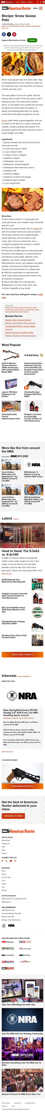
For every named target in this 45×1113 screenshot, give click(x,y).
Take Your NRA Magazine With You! (18, 1004)
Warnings (5, 1106)
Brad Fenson (23, 312)
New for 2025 (7, 752)
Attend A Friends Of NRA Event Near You (21, 1094)
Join (17, 2)
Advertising (6, 840)
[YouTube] (44, 2)
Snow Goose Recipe (12, 308)
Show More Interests (27, 786)
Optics (4, 884)
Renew (23, 2)
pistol (21, 718)
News (4, 26)
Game (22, 26)
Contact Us (6, 843)
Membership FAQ (8, 916)
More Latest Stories (27, 654)
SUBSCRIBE (13, 816)
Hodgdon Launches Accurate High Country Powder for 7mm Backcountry (14, 595)
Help (3, 850)
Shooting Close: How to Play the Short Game (14, 636)
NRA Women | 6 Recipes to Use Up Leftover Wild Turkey (33, 474)
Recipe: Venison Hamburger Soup (20, 335)
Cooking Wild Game (32, 310)
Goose (5, 120)
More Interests (23, 676)
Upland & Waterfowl (32, 26)
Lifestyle (5, 28)
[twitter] (9, 33)
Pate (30, 308)
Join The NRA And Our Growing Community (22, 1033)
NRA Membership (8, 910)
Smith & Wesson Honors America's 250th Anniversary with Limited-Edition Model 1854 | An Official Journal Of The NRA (21, 732)
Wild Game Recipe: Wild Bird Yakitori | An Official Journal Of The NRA (33, 500)
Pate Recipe (24, 308)
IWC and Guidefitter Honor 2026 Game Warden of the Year (13, 609)
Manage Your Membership (11, 920)
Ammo (4, 874)
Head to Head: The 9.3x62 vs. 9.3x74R (20, 553)
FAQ (3, 847)
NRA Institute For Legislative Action (14, 899)
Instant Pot (37, 228)
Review (8, 574)
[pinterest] (14, 33)
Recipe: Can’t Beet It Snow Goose (20, 323)
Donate (30, 2)
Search (4, 853)
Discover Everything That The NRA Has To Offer (21, 1064)
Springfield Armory (10, 718)
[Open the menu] (41, 8)
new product (29, 718)
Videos (4, 890)
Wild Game (9, 312)
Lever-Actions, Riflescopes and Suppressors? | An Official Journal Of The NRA (10, 476)
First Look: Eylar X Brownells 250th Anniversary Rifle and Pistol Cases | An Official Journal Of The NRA (22, 742)
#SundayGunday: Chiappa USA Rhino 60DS (13, 622)
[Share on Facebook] (3, 33)
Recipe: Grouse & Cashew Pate (19, 332)
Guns (4, 880)
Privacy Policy (6, 1103)
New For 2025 (8, 681)
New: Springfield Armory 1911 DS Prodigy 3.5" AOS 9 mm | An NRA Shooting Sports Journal (20, 712)
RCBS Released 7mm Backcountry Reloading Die (13, 580)
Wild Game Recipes (13, 26)
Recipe (16, 312)
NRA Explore (6, 902)
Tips (3, 887)
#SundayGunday (10, 760)
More (15, 519)
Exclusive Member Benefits (11, 913)
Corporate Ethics (30, 1103)
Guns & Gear (6, 877)
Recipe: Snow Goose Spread (18, 319)
